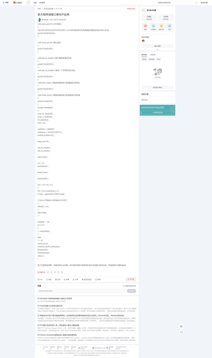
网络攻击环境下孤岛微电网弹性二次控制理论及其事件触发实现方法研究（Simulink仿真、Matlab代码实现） (82, 315)
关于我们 (45, 348)
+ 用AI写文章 (157, 112)
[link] (39, 8)
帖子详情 (59, 8)
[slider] (55, 272)
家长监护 (50, 353)
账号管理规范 (92, 353)
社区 (39, 8)
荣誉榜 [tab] (153, 55)
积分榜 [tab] (144, 55)
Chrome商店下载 (82, 353)
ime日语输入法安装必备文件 (51, 306)
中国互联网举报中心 (70, 353)
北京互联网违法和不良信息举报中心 (118, 351)
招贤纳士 (52, 348)
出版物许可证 (116, 353)
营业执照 (123, 353)
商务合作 (59, 348)
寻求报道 (66, 348)
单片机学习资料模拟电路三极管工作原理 (56, 298)
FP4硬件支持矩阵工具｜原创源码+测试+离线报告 (59, 325)
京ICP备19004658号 (69, 351)
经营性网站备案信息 (101, 351)
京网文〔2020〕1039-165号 (85, 351)
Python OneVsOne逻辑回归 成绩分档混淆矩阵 (58, 335)
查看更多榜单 (157, 87)
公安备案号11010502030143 (54, 351)
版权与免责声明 (101, 353)
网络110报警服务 (58, 353)
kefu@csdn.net (100, 348)
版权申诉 (109, 353)
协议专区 (73, 348)
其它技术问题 (48, 8)
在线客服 (111, 348)
